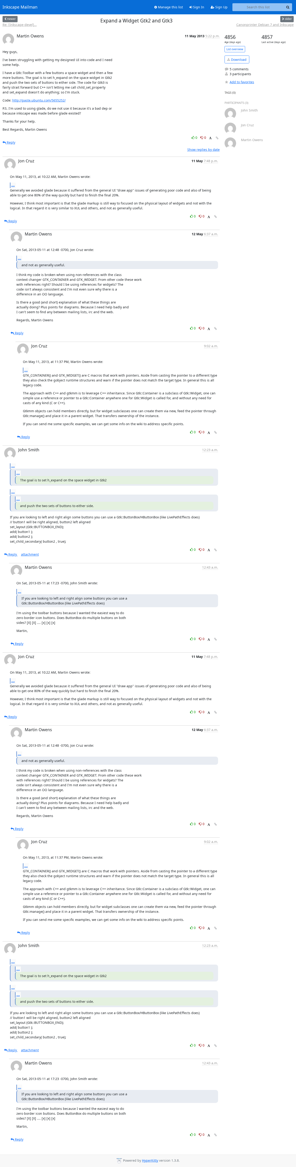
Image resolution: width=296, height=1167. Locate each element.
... (13, 185)
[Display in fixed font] (210, 138)
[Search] (288, 7)
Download (238, 59)
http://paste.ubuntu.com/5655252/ (39, 100)
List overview (234, 49)
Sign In (198, 7)
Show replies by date (203, 149)
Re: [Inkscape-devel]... (20, 24)
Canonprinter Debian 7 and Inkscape (265, 24)
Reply (10, 142)
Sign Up (221, 7)
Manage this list (170, 7)
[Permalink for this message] (217, 138)
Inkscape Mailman (20, 7)
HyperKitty (150, 1160)
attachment (30, 554)
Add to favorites (242, 82)
